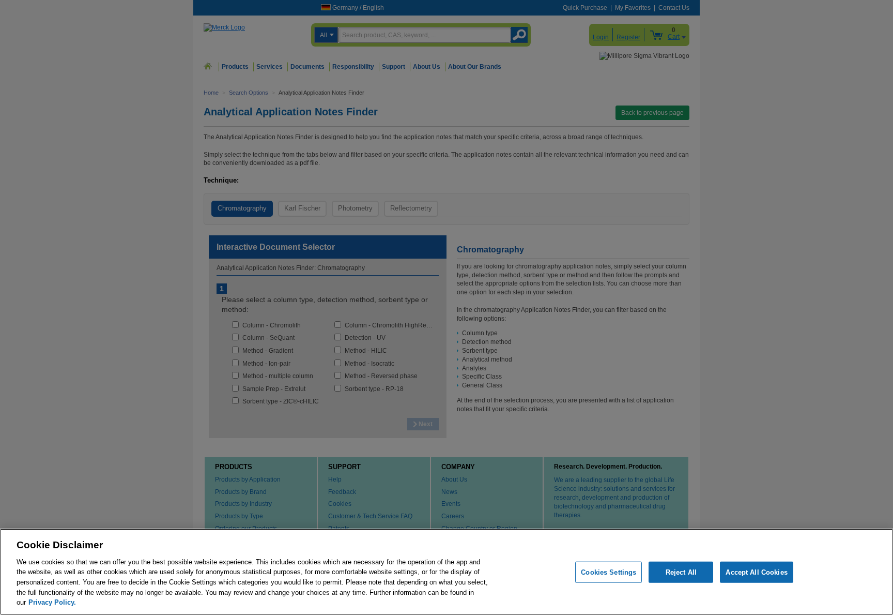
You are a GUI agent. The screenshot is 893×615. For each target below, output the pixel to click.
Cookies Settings (608, 572)
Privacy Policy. (52, 602)
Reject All (681, 572)
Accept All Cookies (756, 572)
